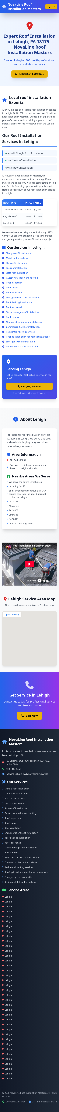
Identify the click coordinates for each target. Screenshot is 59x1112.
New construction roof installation (24, 321)
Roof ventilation (14, 292)
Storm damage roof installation (22, 312)
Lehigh (8, 896)
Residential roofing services (20, 331)
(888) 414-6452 (13, 768)
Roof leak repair (14, 307)
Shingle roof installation (18, 253)
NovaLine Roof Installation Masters (24, 6)
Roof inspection (14, 282)
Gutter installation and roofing (22, 277)
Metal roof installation (17, 258)
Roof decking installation (19, 302)
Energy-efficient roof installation (23, 297)
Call (53, 6)
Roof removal (13, 317)
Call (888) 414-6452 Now (31, 73)
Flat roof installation (16, 263)
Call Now (32, 716)
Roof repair (12, 287)
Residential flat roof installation (22, 346)
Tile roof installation (16, 267)
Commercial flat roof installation (23, 326)
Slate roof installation (17, 272)
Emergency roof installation (20, 341)
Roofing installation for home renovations (28, 336)
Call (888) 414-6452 (31, 386)
